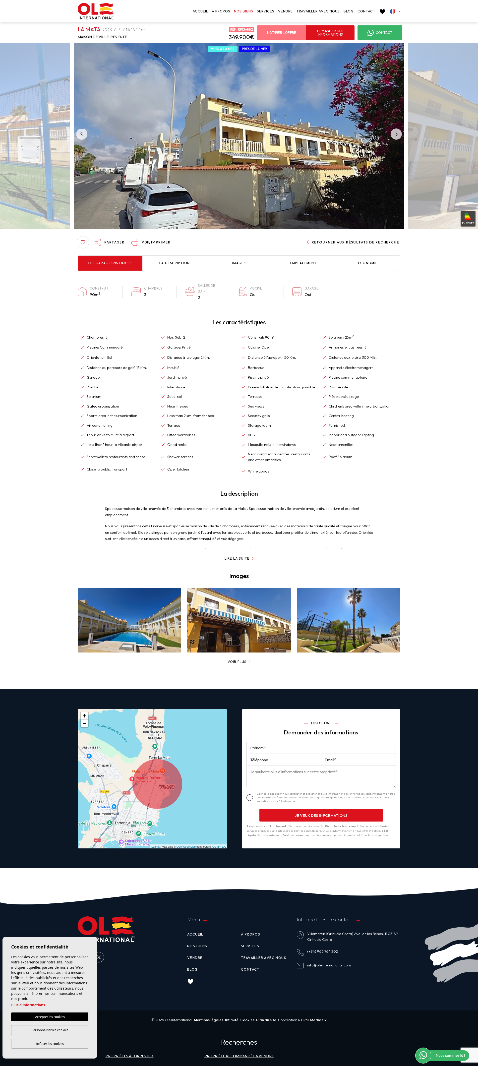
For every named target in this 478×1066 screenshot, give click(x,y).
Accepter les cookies (50, 1016)
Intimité (232, 1019)
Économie (368, 263)
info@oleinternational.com (329, 965)
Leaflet (155, 846)
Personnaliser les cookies (49, 1030)
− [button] (84, 723)
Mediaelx (318, 1019)
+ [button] (84, 716)
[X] (99, 957)
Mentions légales (208, 1019)
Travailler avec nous (318, 11)
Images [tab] (239, 263)
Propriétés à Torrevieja (130, 1056)
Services (265, 11)
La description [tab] (174, 263)
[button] (109, 242)
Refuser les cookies (50, 1043)
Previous (79, 134)
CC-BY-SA (218, 846)
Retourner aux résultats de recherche (355, 242)
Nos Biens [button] (243, 11)
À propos (221, 11)
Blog (349, 11)
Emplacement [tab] (303, 263)
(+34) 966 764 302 (322, 951)
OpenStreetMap (186, 846)
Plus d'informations (28, 1005)
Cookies (247, 1019)
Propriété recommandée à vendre (239, 1056)
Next (398, 134)
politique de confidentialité (274, 797)
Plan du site (266, 1019)
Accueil (200, 11)
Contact (366, 11)
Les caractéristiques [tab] (110, 263)
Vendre (285, 11)
